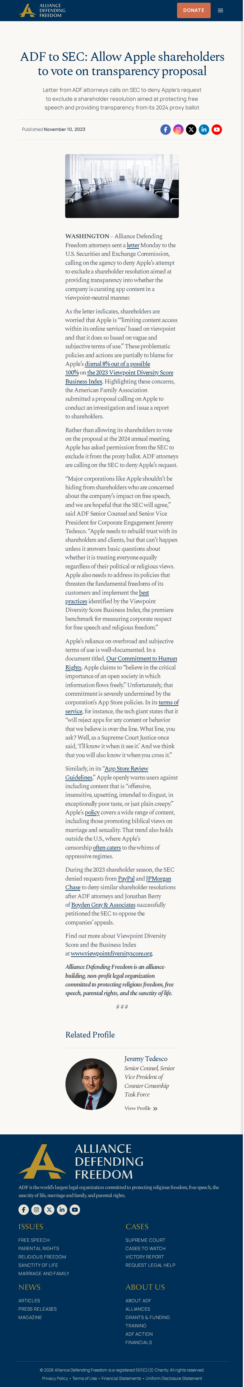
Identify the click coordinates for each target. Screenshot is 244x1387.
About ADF (138, 1301)
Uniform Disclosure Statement (174, 1378)
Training (136, 1326)
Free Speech (34, 1240)
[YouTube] (217, 129)
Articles (29, 1301)
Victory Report (145, 1257)
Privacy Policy (55, 1378)
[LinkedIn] (204, 129)
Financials (139, 1342)
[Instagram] (178, 129)
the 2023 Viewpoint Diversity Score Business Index (119, 377)
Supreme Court (145, 1240)
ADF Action (139, 1334)
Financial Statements (121, 1378)
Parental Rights (38, 1248)
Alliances (138, 1309)
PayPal (126, 879)
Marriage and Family (43, 1273)
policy (92, 812)
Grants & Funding (148, 1317)
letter (133, 245)
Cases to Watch (146, 1248)
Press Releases (37, 1309)
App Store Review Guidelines (106, 773)
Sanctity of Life (38, 1265)
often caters (107, 848)
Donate (193, 10)
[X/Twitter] (191, 129)
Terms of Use (84, 1378)
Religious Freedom (42, 1257)
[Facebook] (165, 129)
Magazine (30, 1317)
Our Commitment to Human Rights (121, 663)
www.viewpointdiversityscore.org (111, 953)
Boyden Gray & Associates (103, 905)
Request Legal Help (151, 1265)
